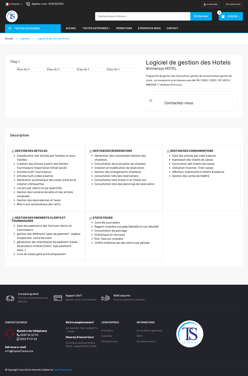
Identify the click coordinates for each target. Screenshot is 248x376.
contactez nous (109, 341)
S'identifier (234, 4)
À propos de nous (149, 28)
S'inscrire (212, 4)
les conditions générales (149, 330)
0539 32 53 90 (29, 335)
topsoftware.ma (62, 369)
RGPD (140, 336)
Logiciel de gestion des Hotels (188, 62)
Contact (172, 28)
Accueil (71, 28)
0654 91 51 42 (28, 339)
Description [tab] (19, 135)
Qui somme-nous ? (146, 341)
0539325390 (56, 4)
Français (14, 4)
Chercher (202, 16)
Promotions (124, 28)
